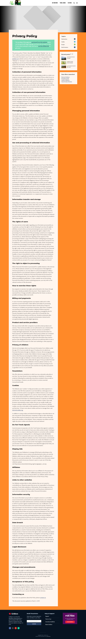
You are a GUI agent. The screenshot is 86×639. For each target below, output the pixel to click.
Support (47, 616)
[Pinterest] (16, 628)
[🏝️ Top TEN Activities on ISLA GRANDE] (63, 58)
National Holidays (65, 77)
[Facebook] (10, 628)
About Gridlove (48, 624)
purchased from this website (39, 42)
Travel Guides (63, 3)
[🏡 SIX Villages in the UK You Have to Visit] (63, 66)
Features (70, 3)
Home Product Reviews (66, 81)
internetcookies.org (17, 410)
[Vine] (18, 628)
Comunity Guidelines (50, 621)
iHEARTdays (48, 636)
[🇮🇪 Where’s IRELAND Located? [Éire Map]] (63, 62)
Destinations (55, 3)
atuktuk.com (15, 59)
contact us (43, 597)
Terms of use (48, 619)
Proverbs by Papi (65, 78)
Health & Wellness (65, 80)
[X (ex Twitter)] (13, 628)
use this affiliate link (43, 46)
